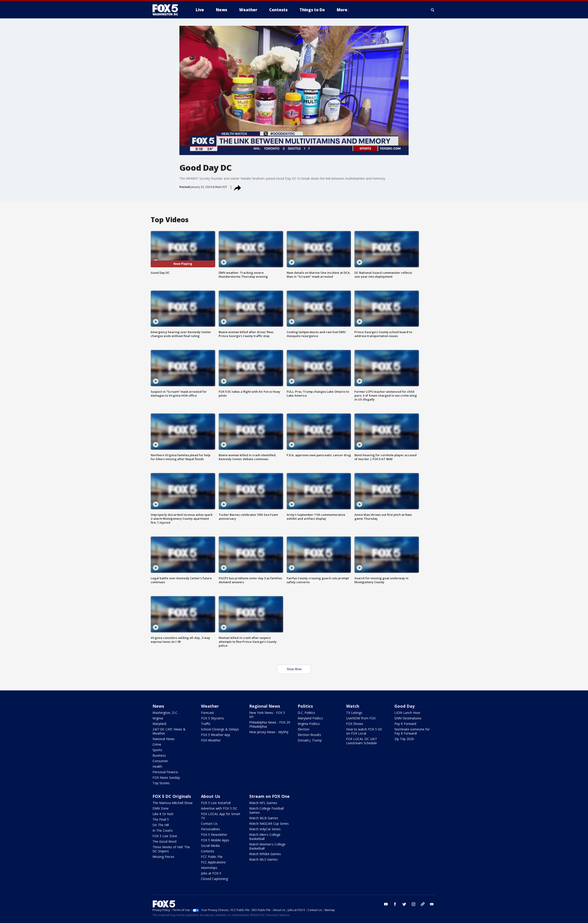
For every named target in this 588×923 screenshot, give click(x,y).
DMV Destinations (407, 718)
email (431, 904)
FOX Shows (354, 723)
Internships (209, 867)
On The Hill (161, 825)
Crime (157, 744)
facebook (395, 904)
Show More (294, 669)
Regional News (264, 706)
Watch (352, 706)
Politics (305, 706)
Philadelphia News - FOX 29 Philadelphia (269, 724)
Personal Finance (165, 772)
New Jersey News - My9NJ (268, 732)
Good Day (404, 706)
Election (303, 729)
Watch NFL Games (263, 803)
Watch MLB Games (263, 818)
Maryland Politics (310, 718)
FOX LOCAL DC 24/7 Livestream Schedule (361, 741)
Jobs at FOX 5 (211, 873)
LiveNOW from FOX (361, 718)
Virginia (158, 718)
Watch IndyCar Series (265, 829)
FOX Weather (211, 740)
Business (159, 755)
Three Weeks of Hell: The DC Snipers (171, 849)
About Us (210, 796)
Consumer (160, 761)
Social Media (210, 845)
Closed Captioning (214, 879)
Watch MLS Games (263, 859)
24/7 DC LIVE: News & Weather (169, 731)
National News (164, 739)
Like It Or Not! (163, 814)
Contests (207, 851)
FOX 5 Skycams (212, 718)
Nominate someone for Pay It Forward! (412, 731)
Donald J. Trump (310, 740)
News (158, 706)
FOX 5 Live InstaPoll (216, 803)
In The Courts (163, 830)
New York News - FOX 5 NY (267, 714)
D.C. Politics (306, 712)
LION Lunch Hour (407, 712)
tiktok (422, 904)
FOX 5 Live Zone (165, 836)
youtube (386, 904)
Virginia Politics (309, 723)
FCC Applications (213, 862)
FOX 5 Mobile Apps (215, 840)
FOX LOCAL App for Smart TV (220, 816)
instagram (413, 904)
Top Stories (161, 783)
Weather (210, 706)
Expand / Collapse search (432, 9)
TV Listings (354, 712)
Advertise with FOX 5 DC (219, 808)
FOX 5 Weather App (215, 735)
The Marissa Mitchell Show (172, 803)
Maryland (159, 723)
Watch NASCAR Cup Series (269, 823)
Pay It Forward (405, 723)
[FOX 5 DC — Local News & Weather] (168, 9)
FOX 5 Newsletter (214, 834)
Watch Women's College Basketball (267, 846)
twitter (404, 904)
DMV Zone (161, 808)
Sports (157, 750)
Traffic (206, 723)
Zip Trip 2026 (404, 739)
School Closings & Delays (220, 729)
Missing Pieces (163, 856)
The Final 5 (161, 819)
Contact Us (209, 823)
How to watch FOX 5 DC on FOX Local (364, 731)
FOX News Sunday (166, 777)
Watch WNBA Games (265, 854)
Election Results (309, 735)
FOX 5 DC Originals (172, 796)
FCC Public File (212, 856)
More (342, 9)
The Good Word (164, 841)
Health (157, 766)
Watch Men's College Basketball (264, 836)
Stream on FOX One (269, 796)
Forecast (207, 712)
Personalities (210, 829)
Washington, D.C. (165, 712)
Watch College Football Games (266, 810)
